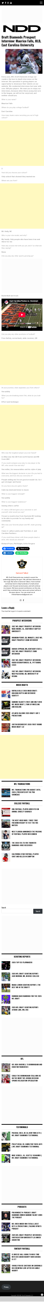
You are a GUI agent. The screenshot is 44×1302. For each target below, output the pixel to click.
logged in (14, 611)
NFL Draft (15, 77)
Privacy (6, 1287)
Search (4, 907)
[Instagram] (20, 600)
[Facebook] (23, 600)
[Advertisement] (22, 143)
